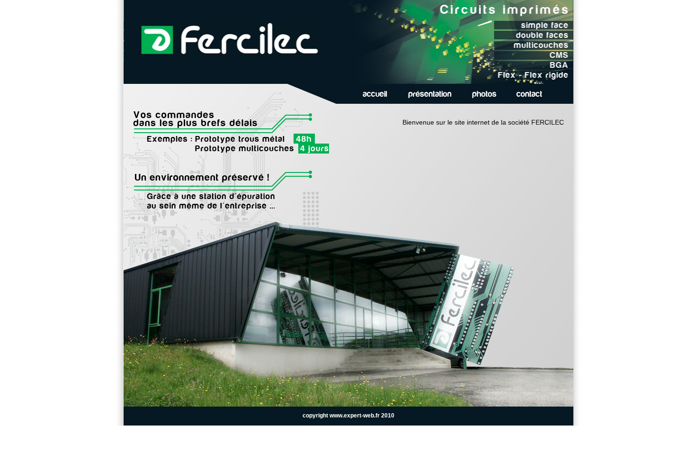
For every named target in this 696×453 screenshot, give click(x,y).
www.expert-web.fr (355, 415)
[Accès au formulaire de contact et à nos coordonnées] (529, 94)
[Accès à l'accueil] (375, 94)
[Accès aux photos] (484, 94)
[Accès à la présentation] (430, 94)
